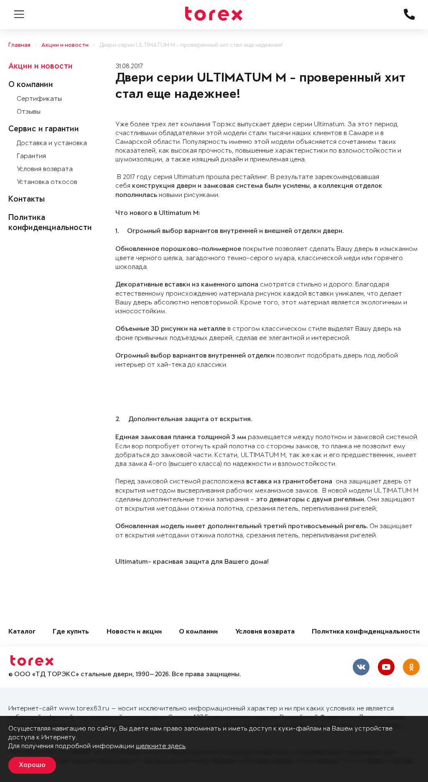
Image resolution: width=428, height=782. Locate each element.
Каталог (22, 632)
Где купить (71, 632)
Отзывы (29, 111)
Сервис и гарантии (43, 129)
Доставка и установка (52, 143)
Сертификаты (39, 98)
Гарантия (31, 156)
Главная (19, 45)
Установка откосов (47, 182)
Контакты (26, 200)
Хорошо (32, 765)
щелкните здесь (161, 746)
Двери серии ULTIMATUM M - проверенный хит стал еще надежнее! (191, 45)
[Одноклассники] (411, 667)
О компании (30, 85)
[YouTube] (386, 667)
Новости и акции (134, 632)
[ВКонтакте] (361, 667)
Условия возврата (45, 169)
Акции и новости (65, 45)
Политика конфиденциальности (366, 632)
